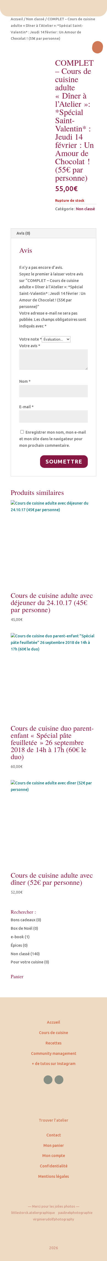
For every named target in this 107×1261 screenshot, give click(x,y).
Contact (53, 1135)
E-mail (26, 407)
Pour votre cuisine (27, 962)
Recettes (53, 1043)
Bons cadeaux (23, 920)
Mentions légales (53, 1176)
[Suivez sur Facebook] (48, 1079)
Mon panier (53, 1145)
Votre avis (29, 346)
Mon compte (53, 1155)
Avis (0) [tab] (23, 233)
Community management (53, 1053)
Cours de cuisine (53, 1032)
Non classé (35, 19)
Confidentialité (53, 1166)
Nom (24, 381)
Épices (16, 945)
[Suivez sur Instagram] (59, 1079)
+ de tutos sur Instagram (53, 1063)
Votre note (30, 339)
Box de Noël (21, 928)
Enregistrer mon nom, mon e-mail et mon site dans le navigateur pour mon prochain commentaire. (52, 439)
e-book (17, 937)
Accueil (17, 19)
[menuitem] (53, 8)
